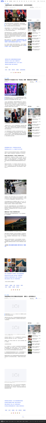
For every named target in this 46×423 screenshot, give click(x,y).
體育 (31, 1)
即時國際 (8, 3)
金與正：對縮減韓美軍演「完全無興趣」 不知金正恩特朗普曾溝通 (14, 264)
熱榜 (19, 1)
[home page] (2, 1)
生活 (28, 1)
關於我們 (7, 421)
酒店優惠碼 (10, 1)
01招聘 (10, 421)
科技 (26, 1)
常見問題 (18, 421)
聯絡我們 (21, 421)
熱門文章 (29, 20)
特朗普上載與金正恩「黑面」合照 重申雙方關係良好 (12, 395)
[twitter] (37, 421)
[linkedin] (35, 421)
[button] (37, 7)
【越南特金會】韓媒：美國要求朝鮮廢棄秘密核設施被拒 (13, 59)
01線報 (4, 421)
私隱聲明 (23, 421)
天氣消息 (14, 1)
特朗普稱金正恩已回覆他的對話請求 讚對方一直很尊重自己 (13, 268)
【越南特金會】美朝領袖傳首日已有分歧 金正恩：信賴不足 (13, 62)
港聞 (5, 1)
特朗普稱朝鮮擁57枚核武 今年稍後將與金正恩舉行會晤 (13, 138)
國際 (21, 1)
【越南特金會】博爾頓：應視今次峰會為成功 (11, 64)
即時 (17, 1)
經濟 (33, 1)
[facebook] (30, 421)
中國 (24, 1)
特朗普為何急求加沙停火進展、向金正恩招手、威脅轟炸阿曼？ (14, 266)
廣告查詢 (12, 421)
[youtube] (33, 421)
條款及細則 (26, 421)
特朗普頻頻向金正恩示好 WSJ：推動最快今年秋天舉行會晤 (13, 140)
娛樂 (7, 1)
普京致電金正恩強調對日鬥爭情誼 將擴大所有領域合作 (13, 393)
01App (15, 421)
